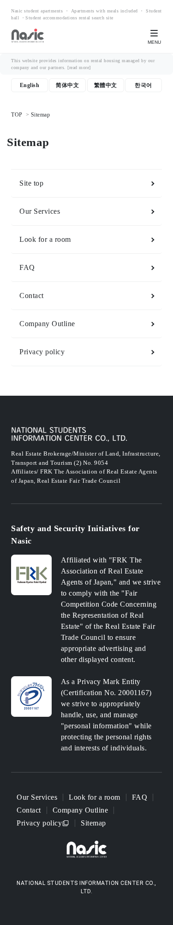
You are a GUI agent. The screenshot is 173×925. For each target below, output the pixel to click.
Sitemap (93, 823)
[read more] (79, 67)
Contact (31, 295)
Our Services (39, 211)
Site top (31, 183)
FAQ (27, 267)
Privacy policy (42, 352)
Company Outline (47, 324)
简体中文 (67, 85)
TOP (17, 114)
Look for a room (45, 239)
